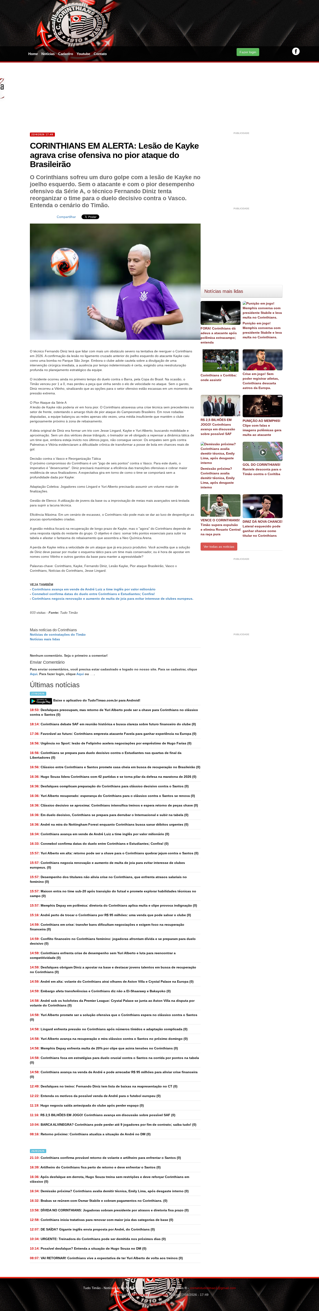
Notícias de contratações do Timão (58, 634)
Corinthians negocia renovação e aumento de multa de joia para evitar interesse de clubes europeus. (112, 598)
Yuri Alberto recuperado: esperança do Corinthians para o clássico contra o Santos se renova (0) (112, 796)
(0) (99, 834)
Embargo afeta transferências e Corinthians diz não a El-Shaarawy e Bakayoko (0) (100, 991)
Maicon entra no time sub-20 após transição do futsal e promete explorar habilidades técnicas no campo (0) (113, 893)
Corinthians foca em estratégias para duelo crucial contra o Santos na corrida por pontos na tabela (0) (114, 1060)
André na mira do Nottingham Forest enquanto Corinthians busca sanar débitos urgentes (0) (109, 824)
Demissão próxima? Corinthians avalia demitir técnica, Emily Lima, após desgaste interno (218, 478)
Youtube (83, 54)
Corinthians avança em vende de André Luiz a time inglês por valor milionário (94, 589)
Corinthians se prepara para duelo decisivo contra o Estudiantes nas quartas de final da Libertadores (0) (105, 755)
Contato (100, 54)
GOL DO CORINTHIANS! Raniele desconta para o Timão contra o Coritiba (262, 469)
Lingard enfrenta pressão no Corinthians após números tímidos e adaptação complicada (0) (109, 1029)
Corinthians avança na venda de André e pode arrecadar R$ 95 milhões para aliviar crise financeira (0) (114, 1074)
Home (33, 54)
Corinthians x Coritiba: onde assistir (219, 377)
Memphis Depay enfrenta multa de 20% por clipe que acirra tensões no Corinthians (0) (104, 1048)
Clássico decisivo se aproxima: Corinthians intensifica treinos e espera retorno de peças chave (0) (114, 805)
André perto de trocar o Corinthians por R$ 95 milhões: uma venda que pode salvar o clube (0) (110, 915)
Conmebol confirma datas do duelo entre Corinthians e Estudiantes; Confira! (93, 594)
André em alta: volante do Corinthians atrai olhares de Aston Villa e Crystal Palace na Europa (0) (112, 981)
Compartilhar (66, 217)
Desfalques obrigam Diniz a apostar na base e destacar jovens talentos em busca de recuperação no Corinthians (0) (113, 969)
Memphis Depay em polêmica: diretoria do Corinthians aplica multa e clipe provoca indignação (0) (113, 905)
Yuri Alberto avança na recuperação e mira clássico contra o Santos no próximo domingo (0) (109, 1039)
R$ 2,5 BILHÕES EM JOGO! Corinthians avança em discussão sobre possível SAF (218, 427)
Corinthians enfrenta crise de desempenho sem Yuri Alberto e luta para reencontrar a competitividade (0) (103, 955)
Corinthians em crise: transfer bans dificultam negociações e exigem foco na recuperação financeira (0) (107, 927)
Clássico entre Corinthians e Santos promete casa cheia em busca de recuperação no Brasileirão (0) (115, 767)
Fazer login (248, 52)
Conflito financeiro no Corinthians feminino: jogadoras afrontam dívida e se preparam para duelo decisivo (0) (113, 941)
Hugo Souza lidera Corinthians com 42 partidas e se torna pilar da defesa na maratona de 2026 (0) (113, 776)
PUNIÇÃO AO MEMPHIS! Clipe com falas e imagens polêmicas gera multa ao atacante (262, 428)
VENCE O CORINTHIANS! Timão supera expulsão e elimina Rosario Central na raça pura (221, 527)
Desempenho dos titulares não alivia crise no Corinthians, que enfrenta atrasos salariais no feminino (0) (108, 879)
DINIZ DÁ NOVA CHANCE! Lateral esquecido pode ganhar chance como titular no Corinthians (263, 528)
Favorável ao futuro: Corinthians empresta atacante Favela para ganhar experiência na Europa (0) (113, 734)
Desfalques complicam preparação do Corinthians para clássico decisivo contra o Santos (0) (109, 786)
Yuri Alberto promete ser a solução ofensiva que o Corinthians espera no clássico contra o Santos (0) (113, 1017)
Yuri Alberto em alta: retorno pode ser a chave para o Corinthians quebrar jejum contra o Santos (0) (114, 853)
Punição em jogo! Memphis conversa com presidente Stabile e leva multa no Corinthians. (262, 330)
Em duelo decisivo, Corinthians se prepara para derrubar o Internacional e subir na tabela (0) (109, 815)
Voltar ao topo (161, 1304)
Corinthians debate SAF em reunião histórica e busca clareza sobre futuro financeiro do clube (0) (113, 724)
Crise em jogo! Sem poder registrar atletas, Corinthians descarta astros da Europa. (261, 381)
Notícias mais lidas (45, 639)
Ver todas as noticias (219, 546)
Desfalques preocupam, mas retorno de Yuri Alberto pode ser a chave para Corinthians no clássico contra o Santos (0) (114, 712)
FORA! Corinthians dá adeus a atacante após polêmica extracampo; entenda (219, 335)
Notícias (48, 54)
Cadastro (65, 54)
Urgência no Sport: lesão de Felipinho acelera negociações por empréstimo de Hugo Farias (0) (110, 743)
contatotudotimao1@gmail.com (213, 1288)
